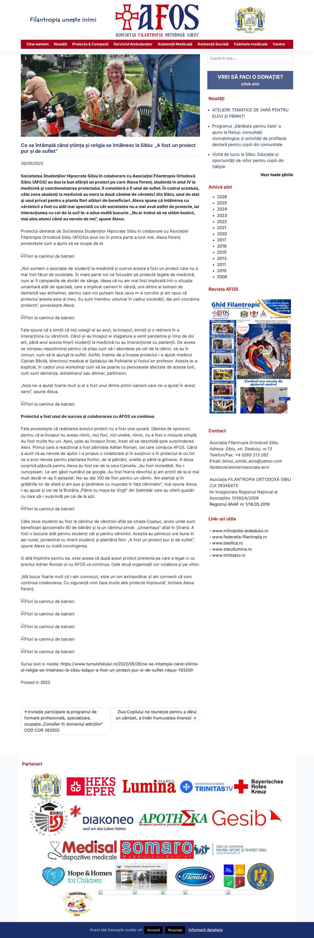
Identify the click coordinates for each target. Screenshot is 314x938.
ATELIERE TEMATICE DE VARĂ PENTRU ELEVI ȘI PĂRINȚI (250, 113)
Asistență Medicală (175, 44)
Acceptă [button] (153, 930)
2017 (221, 240)
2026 (222, 196)
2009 (222, 276)
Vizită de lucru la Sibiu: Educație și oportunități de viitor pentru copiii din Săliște (248, 160)
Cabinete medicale (251, 44)
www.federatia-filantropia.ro (239, 536)
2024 (222, 209)
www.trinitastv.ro (228, 555)
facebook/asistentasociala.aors (239, 467)
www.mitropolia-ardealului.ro (240, 530)
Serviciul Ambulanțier (133, 44)
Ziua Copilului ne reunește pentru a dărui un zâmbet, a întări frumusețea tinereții (156, 714)
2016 (221, 246)
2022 (45, 682)
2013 (222, 258)
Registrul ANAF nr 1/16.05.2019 (239, 504)
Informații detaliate (206, 929)
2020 (222, 233)
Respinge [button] (175, 930)
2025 (222, 202)
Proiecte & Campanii (90, 44)
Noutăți (60, 44)
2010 (221, 270)
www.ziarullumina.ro (232, 549)
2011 (221, 264)
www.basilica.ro (227, 543)
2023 (222, 215)
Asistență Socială (213, 44)
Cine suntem (37, 44)
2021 (221, 227)
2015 (221, 252)
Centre (279, 44)
